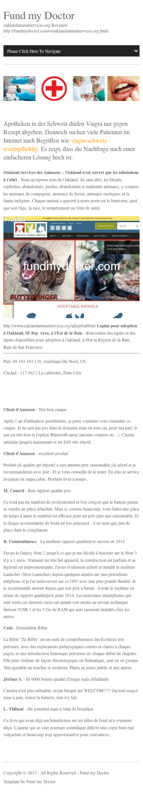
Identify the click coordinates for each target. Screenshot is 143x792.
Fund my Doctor (39, 15)
